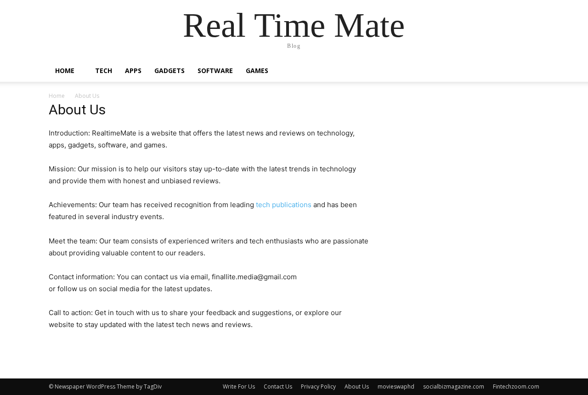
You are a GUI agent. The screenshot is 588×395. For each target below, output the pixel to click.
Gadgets (169, 70)
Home (64, 70)
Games (257, 70)
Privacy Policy (318, 386)
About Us (357, 386)
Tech (103, 70)
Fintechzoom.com (516, 386)
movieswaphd (396, 386)
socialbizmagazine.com (453, 386)
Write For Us (239, 386)
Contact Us (278, 386)
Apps (133, 70)
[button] (528, 71)
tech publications (283, 204)
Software (215, 70)
